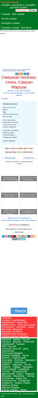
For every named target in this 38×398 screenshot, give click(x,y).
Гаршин (20, 344)
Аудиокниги (8, 322)
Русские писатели (12, 331)
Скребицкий (18, 357)
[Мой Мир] (25, 74)
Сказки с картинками (14, 320)
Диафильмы (9, 324)
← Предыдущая (9, 158)
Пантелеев (20, 362)
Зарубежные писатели (14, 333)
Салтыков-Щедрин (12, 353)
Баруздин (30, 360)
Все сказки (18, 14)
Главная (5, 14)
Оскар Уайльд (10, 389)
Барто (20, 373)
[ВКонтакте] (16, 74)
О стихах (4, 98)
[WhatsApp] (22, 74)
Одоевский (8, 344)
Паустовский (9, 369)
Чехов (25, 355)
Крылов (17, 341)
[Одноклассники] (19, 74)
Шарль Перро (22, 382)
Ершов (26, 339)
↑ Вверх (19, 311)
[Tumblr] (13, 239)
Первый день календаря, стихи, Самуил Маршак (19, 220)
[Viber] (28, 74)
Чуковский (24, 380)
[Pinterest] (12, 236)
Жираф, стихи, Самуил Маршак (19, 218)
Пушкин (6, 341)
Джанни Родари (10, 387)
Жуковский (8, 350)
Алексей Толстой (11, 348)
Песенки (20, 327)
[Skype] (22, 239)
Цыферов (23, 369)
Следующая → (29, 158)
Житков (19, 360)
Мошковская (9, 380)
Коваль (6, 364)
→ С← (19, 225)
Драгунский (8, 373)
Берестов (21, 378)
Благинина (8, 378)
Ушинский (28, 341)
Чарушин (17, 364)
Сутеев (6, 371)
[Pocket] (31, 236)
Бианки (6, 357)
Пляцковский (19, 371)
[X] (14, 236)
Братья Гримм (10, 385)
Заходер (6, 376)
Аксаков (6, 339)
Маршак (29, 373)
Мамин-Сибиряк (11, 355)
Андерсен (7, 382)
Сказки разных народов (15, 336)
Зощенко (7, 362)
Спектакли (8, 327)
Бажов (16, 339)
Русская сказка (10, 2)
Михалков (18, 376)
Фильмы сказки (26, 324)
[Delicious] (20, 236)
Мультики (22, 322)
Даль (26, 348)
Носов (27, 364)
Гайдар (16, 366)
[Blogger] (17, 236)
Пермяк (6, 366)
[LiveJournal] (29, 236)
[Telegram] (25, 239)
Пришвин (27, 366)
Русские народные (12, 329)
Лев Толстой (9, 346)
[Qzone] (34, 236)
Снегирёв (7, 360)
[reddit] (23, 236)
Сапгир (30, 376)
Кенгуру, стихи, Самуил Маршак (19, 90)
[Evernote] (26, 236)
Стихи (30, 327)
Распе (23, 389)
